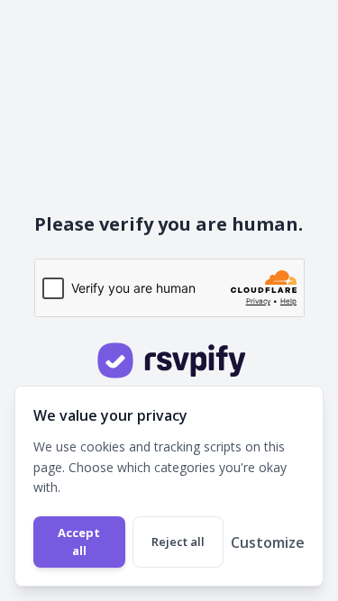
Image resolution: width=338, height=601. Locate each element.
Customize (268, 542)
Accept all (79, 541)
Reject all (178, 541)
